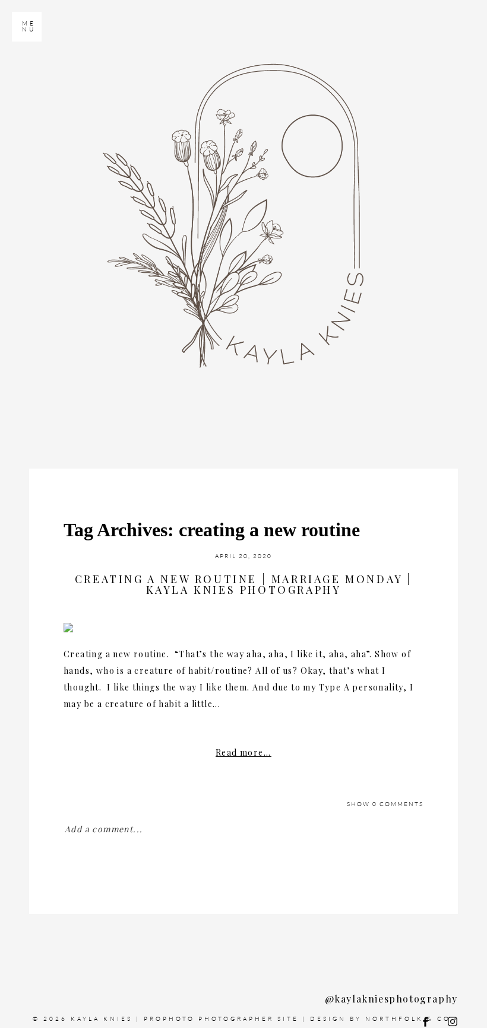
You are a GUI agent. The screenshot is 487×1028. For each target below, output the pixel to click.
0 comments (385, 804)
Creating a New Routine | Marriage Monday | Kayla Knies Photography (243, 584)
